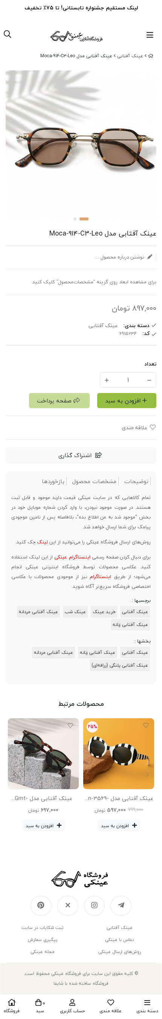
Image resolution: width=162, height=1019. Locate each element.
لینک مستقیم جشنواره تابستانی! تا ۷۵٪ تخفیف (81, 7)
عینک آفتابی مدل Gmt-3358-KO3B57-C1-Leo (43, 799)
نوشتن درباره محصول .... (120, 257)
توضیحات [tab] (136, 481)
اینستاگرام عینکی (72, 557)
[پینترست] (41, 906)
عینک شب (75, 612)
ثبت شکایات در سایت (42, 928)
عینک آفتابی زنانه (130, 625)
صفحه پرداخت (54, 400)
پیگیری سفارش (43, 940)
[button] (14, 774)
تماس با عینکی (119, 940)
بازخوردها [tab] (53, 481)
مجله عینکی (43, 952)
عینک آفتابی (135, 612)
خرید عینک (104, 612)
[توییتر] (67, 906)
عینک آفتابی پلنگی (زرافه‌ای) (120, 665)
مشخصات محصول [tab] (94, 481)
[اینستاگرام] (94, 906)
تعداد (150, 364)
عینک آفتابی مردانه (38, 612)
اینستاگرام (100, 576)
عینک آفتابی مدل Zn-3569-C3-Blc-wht (118, 799)
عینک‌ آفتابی (130, 56)
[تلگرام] (120, 906)
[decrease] (149, 380)
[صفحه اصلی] (150, 56)
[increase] (106, 380)
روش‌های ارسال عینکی (119, 952)
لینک (42, 542)
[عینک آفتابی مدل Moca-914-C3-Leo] (81, 879)
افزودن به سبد (123, 400)
